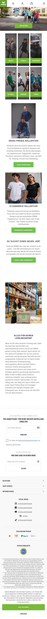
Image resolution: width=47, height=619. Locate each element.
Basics (11, 61)
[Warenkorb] (31, 3)
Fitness (23, 61)
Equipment (36, 61)
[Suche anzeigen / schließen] (13, 3)
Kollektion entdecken (23, 230)
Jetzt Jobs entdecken (23, 260)
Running (23, 94)
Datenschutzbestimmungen (28, 440)
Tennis (36, 94)
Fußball (11, 94)
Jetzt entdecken (23, 165)
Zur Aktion (23, 26)
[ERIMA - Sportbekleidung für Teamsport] (3, 5)
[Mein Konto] (22, 3)
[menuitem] (44, 3)
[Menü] (44, 3)
